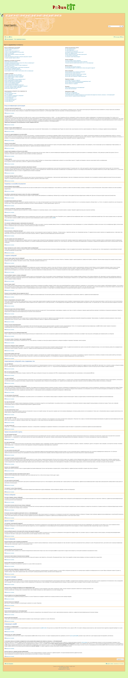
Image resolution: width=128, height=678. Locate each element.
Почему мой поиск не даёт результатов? (73, 72)
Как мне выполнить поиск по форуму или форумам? (75, 71)
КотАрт (48, 15)
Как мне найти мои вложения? (71, 88)
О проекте (54, 15)
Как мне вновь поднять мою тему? (11, 88)
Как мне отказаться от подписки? (71, 83)
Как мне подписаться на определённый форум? (74, 82)
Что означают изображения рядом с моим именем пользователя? (17, 67)
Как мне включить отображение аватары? (12, 68)
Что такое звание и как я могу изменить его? (13, 69)
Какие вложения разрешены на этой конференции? (74, 87)
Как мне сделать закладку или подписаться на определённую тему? (78, 81)
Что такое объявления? (9, 97)
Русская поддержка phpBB (64, 667)
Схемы (13, 15)
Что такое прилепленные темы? (11, 99)
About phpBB (7, 629)
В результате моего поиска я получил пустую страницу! (75, 74)
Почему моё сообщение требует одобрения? (13, 87)
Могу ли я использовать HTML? (10, 93)
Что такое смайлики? (8, 94)
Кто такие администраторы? (70, 48)
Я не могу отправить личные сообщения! (73, 60)
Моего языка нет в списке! (9, 66)
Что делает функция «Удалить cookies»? (12, 57)
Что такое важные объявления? (10, 96)
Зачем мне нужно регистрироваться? (12, 48)
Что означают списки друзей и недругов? (73, 66)
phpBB (53, 217)
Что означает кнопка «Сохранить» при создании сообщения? (16, 86)
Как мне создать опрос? (9, 78)
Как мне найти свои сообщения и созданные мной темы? (76, 76)
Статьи (25, 15)
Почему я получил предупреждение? (11, 83)
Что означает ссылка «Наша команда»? (72, 56)
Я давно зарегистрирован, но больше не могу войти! (14, 54)
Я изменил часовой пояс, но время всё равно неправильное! (16, 65)
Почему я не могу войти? (9, 53)
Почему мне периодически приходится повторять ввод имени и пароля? (18, 56)
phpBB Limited (44, 627)
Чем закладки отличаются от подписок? (72, 80)
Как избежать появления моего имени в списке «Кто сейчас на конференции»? (19, 62)
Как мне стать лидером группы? (71, 53)
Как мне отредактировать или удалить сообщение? (14, 75)
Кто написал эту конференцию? (71, 92)
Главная (8, 15)
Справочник (42, 15)
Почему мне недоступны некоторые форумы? (13, 81)
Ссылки (36, 15)
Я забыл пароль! (8, 55)
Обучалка (31, 15)
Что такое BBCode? (8, 92)
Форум (59, 15)
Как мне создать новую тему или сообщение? (13, 74)
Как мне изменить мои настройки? (11, 61)
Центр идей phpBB (74, 635)
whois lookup (84, 642)
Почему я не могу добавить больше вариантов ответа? (15, 79)
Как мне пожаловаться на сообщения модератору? (14, 84)
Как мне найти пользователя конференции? (73, 75)
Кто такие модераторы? (69, 49)
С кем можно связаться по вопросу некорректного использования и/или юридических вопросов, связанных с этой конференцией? (90, 94)
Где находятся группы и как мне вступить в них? (74, 52)
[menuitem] (10, 37)
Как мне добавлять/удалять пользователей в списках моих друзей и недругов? (80, 67)
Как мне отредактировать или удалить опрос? (13, 80)
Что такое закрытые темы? (10, 100)
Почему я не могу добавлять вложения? (12, 82)
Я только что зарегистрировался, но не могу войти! (14, 52)
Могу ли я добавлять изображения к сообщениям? (14, 95)
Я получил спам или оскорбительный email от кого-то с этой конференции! (79, 62)
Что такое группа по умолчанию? (71, 55)
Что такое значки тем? (9, 101)
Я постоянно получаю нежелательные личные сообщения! (76, 61)
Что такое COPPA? (8, 49)
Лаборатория (19, 15)
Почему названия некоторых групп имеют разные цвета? (76, 54)
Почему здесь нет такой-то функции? (72, 93)
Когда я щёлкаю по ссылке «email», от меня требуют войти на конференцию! (19, 70)
